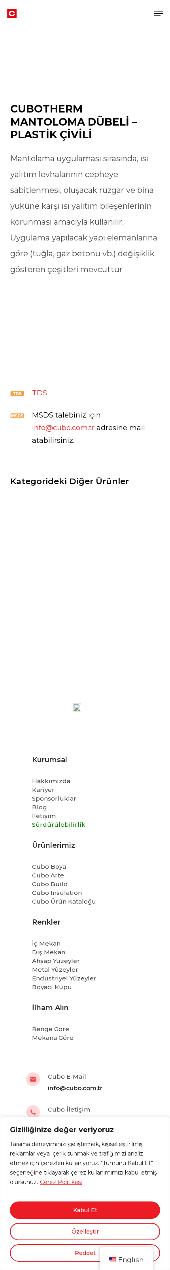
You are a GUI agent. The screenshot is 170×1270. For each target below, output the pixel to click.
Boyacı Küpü (52, 987)
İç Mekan (46, 943)
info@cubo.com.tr (63, 427)
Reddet (85, 1253)
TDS (39, 393)
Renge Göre (50, 1029)
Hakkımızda (51, 781)
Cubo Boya (49, 866)
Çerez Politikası (61, 1182)
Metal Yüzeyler (55, 969)
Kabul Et (85, 1210)
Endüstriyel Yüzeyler (64, 978)
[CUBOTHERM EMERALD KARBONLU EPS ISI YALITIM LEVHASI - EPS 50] (85, 544)
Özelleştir (85, 1231)
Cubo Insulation (57, 892)
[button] (158, 13)
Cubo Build (50, 884)
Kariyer (43, 789)
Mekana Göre (53, 1037)
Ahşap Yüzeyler (56, 961)
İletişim (44, 816)
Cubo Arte (48, 875)
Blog (39, 807)
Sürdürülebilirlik (58, 824)
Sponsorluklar (54, 798)
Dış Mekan (48, 952)
